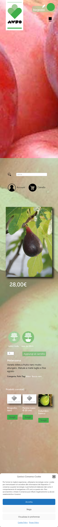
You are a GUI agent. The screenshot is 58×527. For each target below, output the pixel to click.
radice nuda (13, 346)
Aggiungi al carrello (34, 354)
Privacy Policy (34, 522)
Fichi (19, 376)
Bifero (28, 376)
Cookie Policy (23, 522)
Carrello (41, 187)
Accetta (29, 502)
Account (21, 187)
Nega (29, 509)
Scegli (12, 417)
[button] (54, 476)
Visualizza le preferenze (29, 517)
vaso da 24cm (27, 346)
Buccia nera (37, 376)
